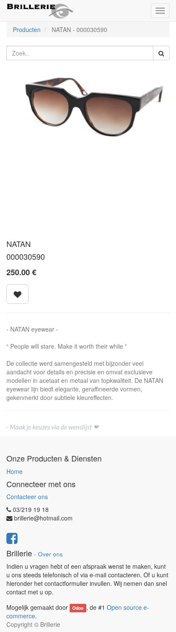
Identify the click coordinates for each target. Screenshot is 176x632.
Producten (27, 29)
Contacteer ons (27, 496)
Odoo (77, 608)
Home (14, 471)
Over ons (50, 554)
